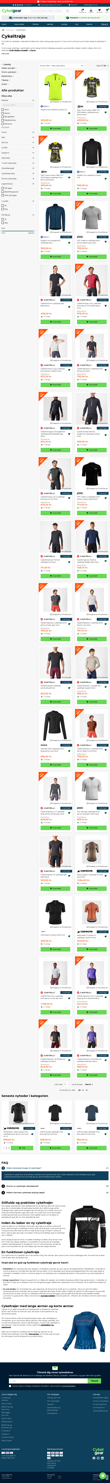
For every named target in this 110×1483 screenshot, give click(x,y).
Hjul (76, 24)
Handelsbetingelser (100, 1398)
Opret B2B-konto (100, 1411)
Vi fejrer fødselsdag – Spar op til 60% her (56, 1)
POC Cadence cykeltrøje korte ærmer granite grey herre (88, 242)
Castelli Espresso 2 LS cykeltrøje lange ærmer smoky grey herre (52, 813)
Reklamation (7, 1422)
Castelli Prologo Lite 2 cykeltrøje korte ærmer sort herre (53, 498)
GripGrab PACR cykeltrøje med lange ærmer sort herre (52, 750)
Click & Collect (8, 1437)
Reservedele (19, 24)
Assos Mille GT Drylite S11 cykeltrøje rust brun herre (86, 936)
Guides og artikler (6, 1399)
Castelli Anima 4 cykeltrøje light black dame (52, 305)
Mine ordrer (7, 1404)
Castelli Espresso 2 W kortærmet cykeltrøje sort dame (53, 1060)
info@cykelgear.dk (7, 1478)
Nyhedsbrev (52, 1413)
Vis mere (5, 127)
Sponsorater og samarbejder (53, 1408)
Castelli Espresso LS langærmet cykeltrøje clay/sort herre (89, 687)
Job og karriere (53, 1398)
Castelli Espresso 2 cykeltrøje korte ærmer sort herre (90, 370)
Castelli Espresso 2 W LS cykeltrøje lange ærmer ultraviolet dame (90, 997)
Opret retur (7, 1418)
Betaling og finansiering (7, 1426)
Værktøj (50, 24)
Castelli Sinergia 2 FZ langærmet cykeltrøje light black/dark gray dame (53, 434)
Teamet (50, 1404)
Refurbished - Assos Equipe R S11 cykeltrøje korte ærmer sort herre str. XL (15, 1134)
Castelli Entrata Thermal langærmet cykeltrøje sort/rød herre (88, 434)
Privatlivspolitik (99, 1404)
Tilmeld (94, 1381)
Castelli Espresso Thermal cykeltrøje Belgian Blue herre (88, 561)
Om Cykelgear (53, 1394)
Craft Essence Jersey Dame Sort (53, 935)
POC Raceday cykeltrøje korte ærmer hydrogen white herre (88, 813)
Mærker (89, 24)
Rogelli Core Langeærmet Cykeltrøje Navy (50, 242)
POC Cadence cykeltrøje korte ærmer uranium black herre (88, 498)
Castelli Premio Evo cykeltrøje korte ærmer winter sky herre (52, 997)
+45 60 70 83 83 (6, 1476)
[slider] (1, 231)
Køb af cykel (7, 1441)
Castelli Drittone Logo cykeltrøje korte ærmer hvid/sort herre (53, 370)
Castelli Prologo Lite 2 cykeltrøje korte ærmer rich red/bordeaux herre (89, 306)
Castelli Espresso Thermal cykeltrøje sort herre (50, 561)
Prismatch (6, 1431)
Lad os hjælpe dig (9, 1394)
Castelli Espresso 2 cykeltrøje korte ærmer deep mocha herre (90, 750)
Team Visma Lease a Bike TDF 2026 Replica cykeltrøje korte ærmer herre (88, 112)
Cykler (4, 24)
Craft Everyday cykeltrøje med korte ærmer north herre (88, 1133)
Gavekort (5, 1434)
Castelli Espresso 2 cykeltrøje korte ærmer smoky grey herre (53, 624)
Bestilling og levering (7, 1408)
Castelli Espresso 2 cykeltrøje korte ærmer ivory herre (90, 624)
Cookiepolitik (99, 1407)
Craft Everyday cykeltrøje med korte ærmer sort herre (51, 1133)
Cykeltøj (64, 24)
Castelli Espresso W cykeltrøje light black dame (54, 876)
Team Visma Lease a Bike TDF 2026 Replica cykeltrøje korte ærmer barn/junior (52, 177)
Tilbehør (35, 24)
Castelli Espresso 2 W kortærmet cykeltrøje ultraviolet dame (89, 1060)
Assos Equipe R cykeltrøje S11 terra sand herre (90, 876)
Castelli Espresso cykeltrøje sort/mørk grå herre (51, 687)
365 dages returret (6, 1414)
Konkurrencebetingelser (100, 1401)
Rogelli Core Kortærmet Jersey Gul (54, 110)
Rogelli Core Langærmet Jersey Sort (89, 176)
